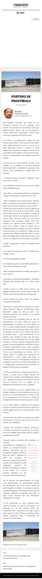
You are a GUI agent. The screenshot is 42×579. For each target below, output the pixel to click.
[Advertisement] (21, 43)
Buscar (36, 19)
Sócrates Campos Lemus (19, 545)
